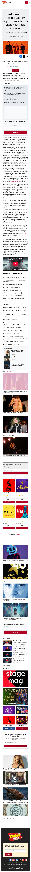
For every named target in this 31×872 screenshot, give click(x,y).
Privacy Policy (19, 868)
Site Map (18, 864)
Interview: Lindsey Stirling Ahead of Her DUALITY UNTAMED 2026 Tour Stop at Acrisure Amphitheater (14, 89)
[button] (26, 2)
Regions (13, 864)
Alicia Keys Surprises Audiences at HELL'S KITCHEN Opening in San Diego (20, 660)
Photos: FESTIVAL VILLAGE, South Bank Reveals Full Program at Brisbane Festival (14, 94)
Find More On (14, 534)
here (27, 210)
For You (9, 371)
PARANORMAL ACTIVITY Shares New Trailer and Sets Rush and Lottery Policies (20, 654)
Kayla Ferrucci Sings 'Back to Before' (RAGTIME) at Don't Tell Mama (20, 648)
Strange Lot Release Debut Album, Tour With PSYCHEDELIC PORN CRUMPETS (14, 103)
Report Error (24, 864)
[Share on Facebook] (20, 56)
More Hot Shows (9, 728)
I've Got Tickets (9, 501)
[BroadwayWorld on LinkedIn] (16, 859)
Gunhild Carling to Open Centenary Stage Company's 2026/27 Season (13, 98)
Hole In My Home (15, 181)
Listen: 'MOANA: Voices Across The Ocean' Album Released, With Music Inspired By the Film (15, 801)
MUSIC (10, 2)
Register (18, 2)
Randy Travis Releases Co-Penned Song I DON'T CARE (14, 785)
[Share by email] (27, 56)
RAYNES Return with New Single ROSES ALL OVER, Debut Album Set (14, 817)
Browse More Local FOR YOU (18, 458)
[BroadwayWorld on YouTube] (26, 859)
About (13, 863)
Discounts (22, 728)
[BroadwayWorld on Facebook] (10, 859)
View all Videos (6, 665)
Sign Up (15, 70)
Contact (18, 863)
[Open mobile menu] (29, 2)
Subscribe (15, 632)
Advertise (9, 863)
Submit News (7, 864)
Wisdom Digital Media (19, 867)
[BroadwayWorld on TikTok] (20, 859)
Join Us (22, 863)
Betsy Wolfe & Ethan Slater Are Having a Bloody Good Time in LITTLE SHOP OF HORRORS (20, 642)
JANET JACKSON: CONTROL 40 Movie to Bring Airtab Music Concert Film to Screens (15, 769)
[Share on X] (24, 56)
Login (22, 2)
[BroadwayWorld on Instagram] (13, 859)
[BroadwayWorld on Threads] (23, 859)
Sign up (15, 746)
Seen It (8, 499)
